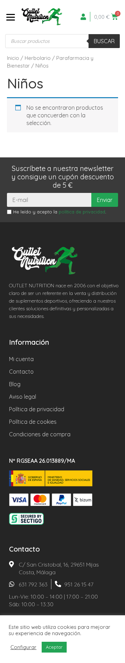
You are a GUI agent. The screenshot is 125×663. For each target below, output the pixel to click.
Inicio (13, 58)
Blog (14, 384)
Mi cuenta (21, 359)
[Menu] (10, 16)
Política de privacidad (36, 409)
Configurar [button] (23, 647)
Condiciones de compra (39, 434)
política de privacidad (82, 211)
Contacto (21, 371)
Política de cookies (33, 421)
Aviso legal (22, 396)
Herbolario (38, 58)
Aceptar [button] (54, 647)
